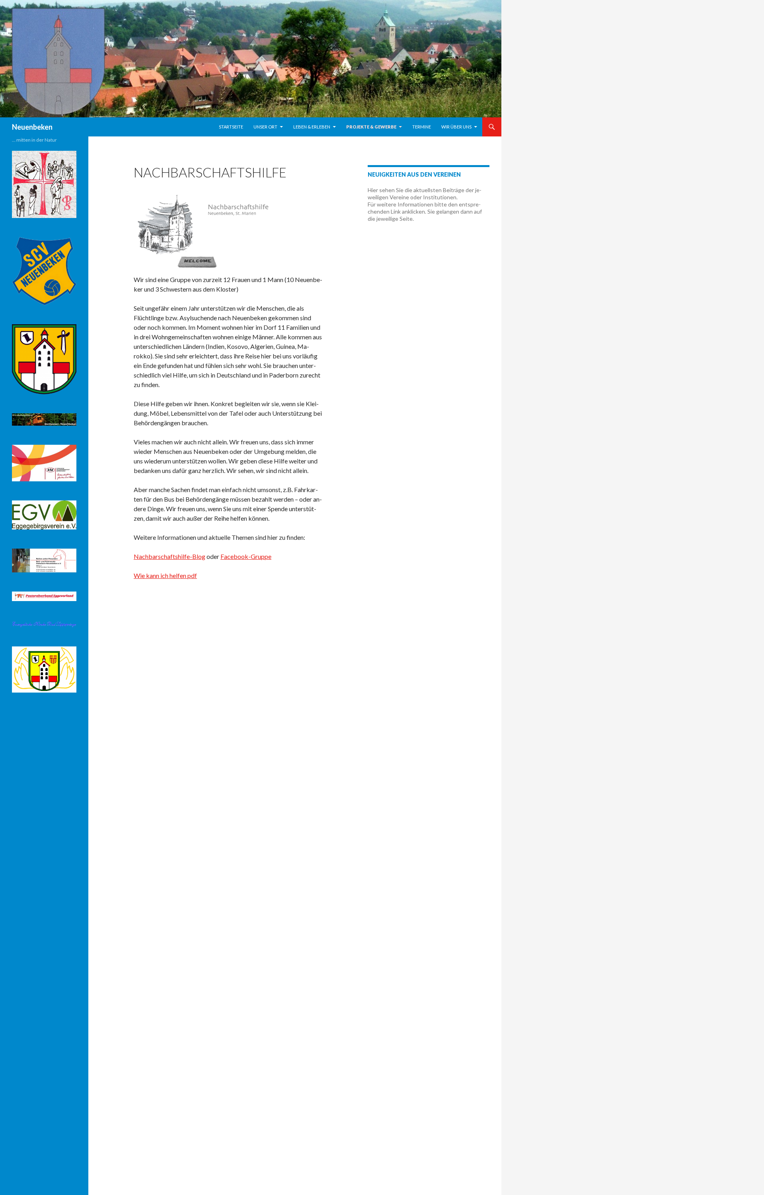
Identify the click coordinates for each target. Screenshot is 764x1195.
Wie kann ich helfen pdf (165, 575)
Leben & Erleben (311, 126)
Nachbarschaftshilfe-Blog (169, 556)
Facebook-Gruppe (245, 556)
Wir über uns (456, 126)
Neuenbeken (32, 127)
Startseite (231, 126)
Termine (421, 126)
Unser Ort (265, 126)
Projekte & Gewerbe (371, 126)
